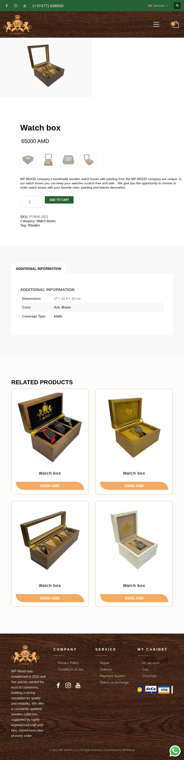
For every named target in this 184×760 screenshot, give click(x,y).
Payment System (112, 675)
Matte (58, 316)
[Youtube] (24, 5)
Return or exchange (114, 682)
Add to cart (59, 200)
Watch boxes (46, 221)
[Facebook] (6, 5)
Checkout (149, 675)
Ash (57, 307)
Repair (105, 662)
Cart (145, 669)
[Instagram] (15, 5)
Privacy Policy (68, 662)
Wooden (34, 225)
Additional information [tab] (38, 268)
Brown (66, 307)
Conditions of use (70, 669)
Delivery (106, 669)
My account (150, 662)
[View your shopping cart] (176, 24)
